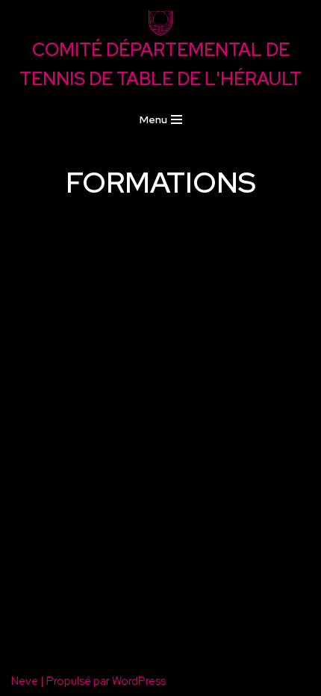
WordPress (139, 681)
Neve (24, 681)
